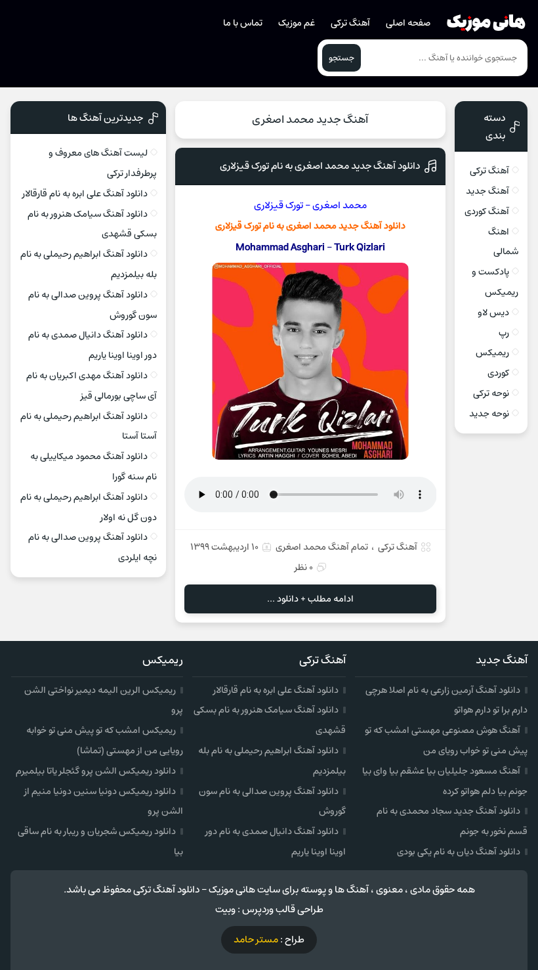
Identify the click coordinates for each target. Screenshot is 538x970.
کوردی (498, 373)
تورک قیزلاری (278, 205)
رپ (504, 333)
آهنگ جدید (487, 191)
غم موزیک (296, 23)
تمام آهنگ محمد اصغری (322, 547)
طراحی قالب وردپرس (282, 909)
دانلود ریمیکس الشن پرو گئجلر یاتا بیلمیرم (96, 771)
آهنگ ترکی (350, 23)
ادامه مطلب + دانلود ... (310, 599)
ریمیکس (492, 353)
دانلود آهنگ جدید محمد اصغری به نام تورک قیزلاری (320, 166)
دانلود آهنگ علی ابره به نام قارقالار (85, 194)
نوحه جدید (489, 414)
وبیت (225, 909)
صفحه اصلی (408, 23)
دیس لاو (493, 312)
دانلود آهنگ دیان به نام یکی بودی (458, 852)
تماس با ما (242, 23)
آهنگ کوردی (487, 211)
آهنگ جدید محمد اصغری (310, 119)
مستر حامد (256, 939)
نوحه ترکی (491, 393)
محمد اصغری (339, 205)
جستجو (341, 58)
